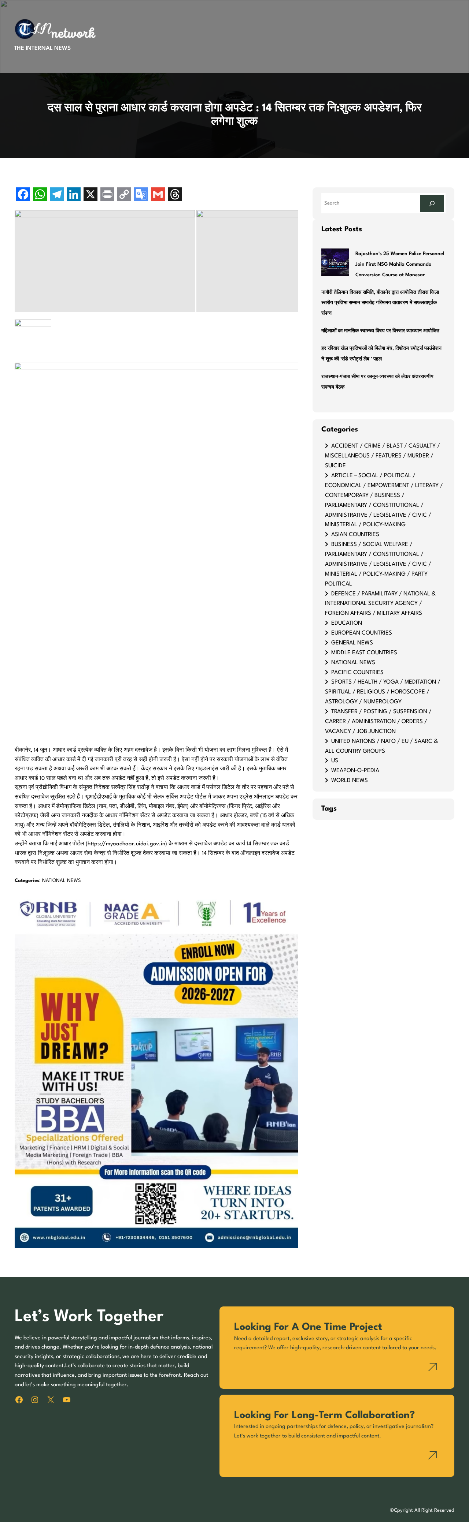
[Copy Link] (124, 195)
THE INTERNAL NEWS (42, 48)
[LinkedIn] (73, 195)
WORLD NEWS (349, 781)
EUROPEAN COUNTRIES (361, 633)
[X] (90, 195)
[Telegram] (56, 195)
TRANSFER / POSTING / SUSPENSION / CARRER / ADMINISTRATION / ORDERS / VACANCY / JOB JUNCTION (378, 721)
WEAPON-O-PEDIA (355, 771)
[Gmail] (157, 195)
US (334, 761)
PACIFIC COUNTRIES (357, 673)
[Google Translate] (141, 195)
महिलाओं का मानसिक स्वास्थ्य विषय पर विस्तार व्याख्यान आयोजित (380, 331)
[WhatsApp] (40, 195)
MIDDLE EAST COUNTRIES (364, 653)
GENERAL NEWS (352, 643)
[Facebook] (23, 195)
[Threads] (174, 195)
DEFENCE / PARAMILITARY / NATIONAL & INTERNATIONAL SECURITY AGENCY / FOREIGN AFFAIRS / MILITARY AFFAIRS (380, 604)
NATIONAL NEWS (61, 880)
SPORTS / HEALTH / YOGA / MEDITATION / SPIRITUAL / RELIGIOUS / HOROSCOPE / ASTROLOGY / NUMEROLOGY (382, 692)
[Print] (107, 195)
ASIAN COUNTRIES (355, 535)
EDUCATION (346, 623)
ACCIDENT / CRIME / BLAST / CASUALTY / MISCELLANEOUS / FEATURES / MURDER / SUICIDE (382, 456)
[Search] (432, 203)
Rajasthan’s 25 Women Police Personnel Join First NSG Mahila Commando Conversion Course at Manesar (399, 264)
